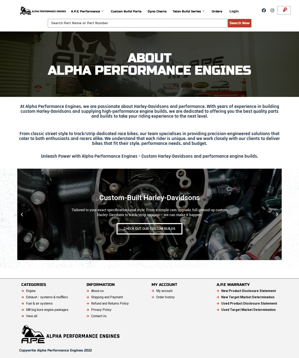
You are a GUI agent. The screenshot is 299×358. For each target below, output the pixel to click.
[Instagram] (272, 10)
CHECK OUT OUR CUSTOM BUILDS (149, 229)
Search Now (240, 23)
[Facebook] (264, 10)
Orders (217, 11)
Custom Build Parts (126, 11)
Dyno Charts (157, 11)
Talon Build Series (187, 11)
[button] (21, 214)
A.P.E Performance (85, 11)
